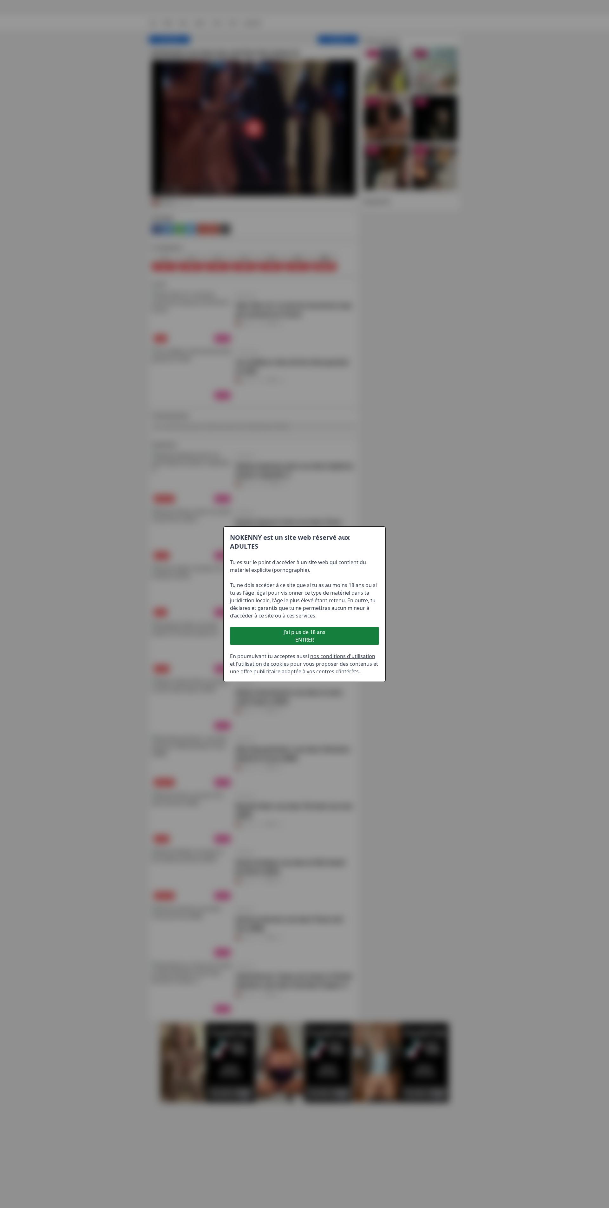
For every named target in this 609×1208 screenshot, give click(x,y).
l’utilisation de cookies (262, 663)
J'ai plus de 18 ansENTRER (304, 636)
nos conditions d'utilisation (342, 656)
